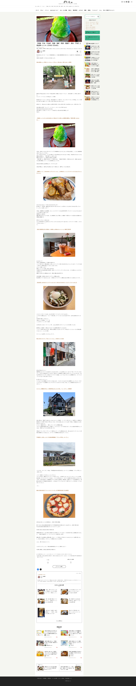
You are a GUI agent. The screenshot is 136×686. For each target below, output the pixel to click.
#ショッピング (92, 22)
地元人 (70, 10)
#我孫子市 (40, 48)
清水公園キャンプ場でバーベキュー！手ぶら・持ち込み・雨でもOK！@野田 (54, 62)
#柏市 (37, 48)
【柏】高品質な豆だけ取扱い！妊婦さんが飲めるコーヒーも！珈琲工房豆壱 (54, 229)
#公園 (91, 25)
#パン (91, 23)
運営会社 (49, 678)
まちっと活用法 (61, 678)
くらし (100, 10)
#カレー (94, 23)
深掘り (89, 10)
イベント (47, 10)
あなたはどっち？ (54, 10)
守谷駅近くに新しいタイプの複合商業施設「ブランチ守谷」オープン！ (53, 437)
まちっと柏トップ (38, 6)
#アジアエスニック (70, 48)
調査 (85, 10)
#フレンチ (80, 48)
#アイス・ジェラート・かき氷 (58, 48)
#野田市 (44, 48)
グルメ (43, 6)
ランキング (94, 10)
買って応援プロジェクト (109, 10)
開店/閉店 (75, 10)
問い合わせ (40, 678)
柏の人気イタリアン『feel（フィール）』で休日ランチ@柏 (50, 338)
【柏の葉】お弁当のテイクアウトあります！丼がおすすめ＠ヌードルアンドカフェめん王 (57, 282)
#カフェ (64, 48)
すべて (37, 10)
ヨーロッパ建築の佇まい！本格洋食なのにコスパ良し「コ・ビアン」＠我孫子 (54, 388)
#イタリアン (76, 48)
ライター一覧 (78, 573)
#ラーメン (87, 22)
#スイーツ (87, 23)
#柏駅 (97, 23)
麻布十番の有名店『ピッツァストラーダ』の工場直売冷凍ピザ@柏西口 (53, 490)
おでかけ (81, 10)
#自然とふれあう (49, 48)
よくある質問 (55, 678)
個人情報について (69, 678)
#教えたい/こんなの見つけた (90, 28)
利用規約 (44, 678)
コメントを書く (60, 566)
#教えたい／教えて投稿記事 (90, 27)
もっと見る (58, 620)
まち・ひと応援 (63, 10)
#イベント (87, 25)
